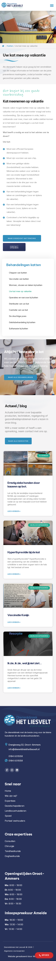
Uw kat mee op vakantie (20, 291)
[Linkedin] (17, 770)
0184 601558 (16, 760)
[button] (52, 5)
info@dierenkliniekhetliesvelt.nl (24, 749)
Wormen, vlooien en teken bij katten (25, 285)
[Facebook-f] (7, 770)
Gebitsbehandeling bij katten (22, 322)
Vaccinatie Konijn (18, 615)
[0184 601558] (6, 760)
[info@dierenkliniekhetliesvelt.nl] (6, 749)
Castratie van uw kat (18, 310)
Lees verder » (13, 511)
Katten (10, 46)
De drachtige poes (17, 316)
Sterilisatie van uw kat (19, 303)
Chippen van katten (18, 272)
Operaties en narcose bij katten (23, 297)
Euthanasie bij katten (18, 328)
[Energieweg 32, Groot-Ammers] (6, 744)
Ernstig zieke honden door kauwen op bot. (23, 484)
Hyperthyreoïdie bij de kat (23, 552)
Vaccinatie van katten (19, 279)
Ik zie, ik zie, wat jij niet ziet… (24, 663)
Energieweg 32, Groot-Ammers (25, 744)
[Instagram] (12, 770)
